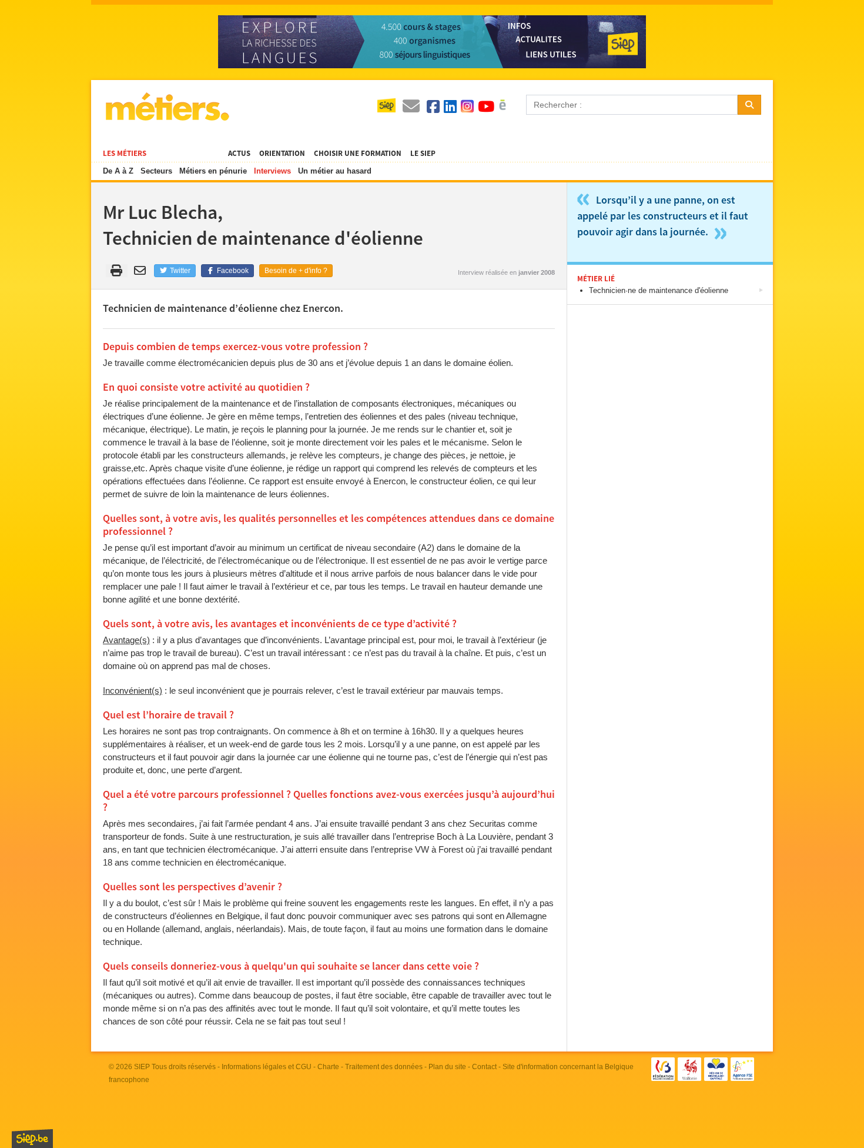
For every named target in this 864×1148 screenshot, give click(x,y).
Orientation (282, 153)
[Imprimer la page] (117, 270)
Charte (328, 1067)
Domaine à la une (187, 153)
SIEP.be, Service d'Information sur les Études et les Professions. (32, 1138)
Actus (239, 153)
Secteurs (156, 171)
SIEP (142, 1067)
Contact (484, 1067)
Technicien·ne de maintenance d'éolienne (658, 290)
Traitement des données (384, 1067)
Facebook (232, 271)
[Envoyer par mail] (142, 270)
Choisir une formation (357, 153)
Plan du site (447, 1067)
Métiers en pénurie (213, 171)
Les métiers (124, 153)
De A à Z (118, 171)
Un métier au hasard (334, 171)
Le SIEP (423, 153)
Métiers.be (166, 106)
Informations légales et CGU (267, 1067)
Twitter (179, 271)
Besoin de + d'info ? (295, 271)
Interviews (272, 171)
